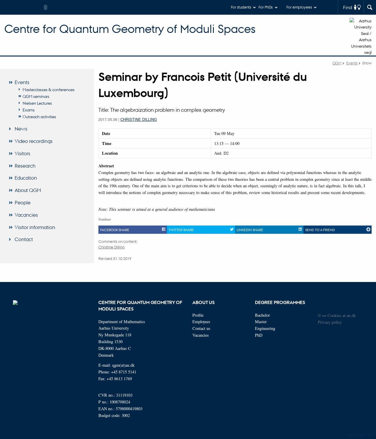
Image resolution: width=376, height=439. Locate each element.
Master (261, 321)
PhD (258, 335)
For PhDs (265, 6)
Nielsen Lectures (37, 103)
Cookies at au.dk (342, 315)
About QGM (28, 190)
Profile (198, 315)
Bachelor (262, 315)
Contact (24, 239)
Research (25, 166)
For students (241, 6)
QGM (337, 62)
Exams (29, 109)
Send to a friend (320, 229)
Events (351, 62)
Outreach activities (39, 116)
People (23, 202)
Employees (201, 321)
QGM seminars (36, 96)
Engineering (265, 328)
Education (26, 178)
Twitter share (181, 229)
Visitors (22, 153)
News (21, 129)
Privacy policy (330, 322)
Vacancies (26, 215)
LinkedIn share (250, 229)
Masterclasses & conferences (49, 89)
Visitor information (35, 227)
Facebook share (114, 229)
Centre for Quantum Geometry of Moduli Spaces (130, 28)
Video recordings (34, 141)
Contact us (201, 328)
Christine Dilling (138, 119)
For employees (299, 6)
